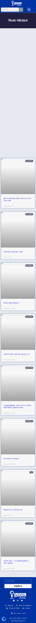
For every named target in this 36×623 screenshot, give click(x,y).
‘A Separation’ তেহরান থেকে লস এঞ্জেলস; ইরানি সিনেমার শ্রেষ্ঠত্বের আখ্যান (17, 122)
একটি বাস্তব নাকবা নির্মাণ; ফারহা (11, 77)
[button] (29, 9)
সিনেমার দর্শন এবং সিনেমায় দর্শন (10, 139)
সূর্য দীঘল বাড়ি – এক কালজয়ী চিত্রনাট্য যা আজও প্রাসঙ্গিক (16, 148)
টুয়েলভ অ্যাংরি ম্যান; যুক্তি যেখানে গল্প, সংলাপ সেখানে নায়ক (18, 51)
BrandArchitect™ (20, 621)
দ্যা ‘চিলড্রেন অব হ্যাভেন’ (9, 131)
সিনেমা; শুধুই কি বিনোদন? (9, 102)
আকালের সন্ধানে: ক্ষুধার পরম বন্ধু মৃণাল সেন (14, 110)
